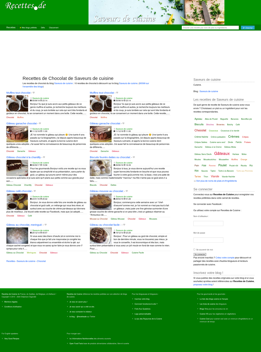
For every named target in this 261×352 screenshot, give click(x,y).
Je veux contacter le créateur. (80, 311)
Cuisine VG (204, 313)
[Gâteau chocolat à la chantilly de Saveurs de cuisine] (17, 167)
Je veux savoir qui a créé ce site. (82, 306)
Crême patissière (218, 136)
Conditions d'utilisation (13, 306)
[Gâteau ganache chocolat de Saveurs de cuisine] (17, 133)
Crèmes (233, 136)
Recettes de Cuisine (9, 294)
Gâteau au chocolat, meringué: (24, 224)
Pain (197, 165)
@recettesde (82, 316)
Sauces (204, 170)
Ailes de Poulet (211, 119)
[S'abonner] (31, 98)
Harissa (235, 154)
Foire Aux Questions (142, 308)
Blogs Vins (204, 308)
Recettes (10, 27)
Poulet (222, 165)
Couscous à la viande (230, 130)
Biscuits (93, 184)
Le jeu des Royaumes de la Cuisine (148, 318)
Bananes (234, 119)
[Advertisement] (130, 52)
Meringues (31, 252)
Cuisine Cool (204, 318)
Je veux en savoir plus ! (78, 301)
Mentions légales (10, 301)
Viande (215, 176)
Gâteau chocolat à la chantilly (23, 157)
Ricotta (244, 165)
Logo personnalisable (143, 313)
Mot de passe (199, 232)
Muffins (20, 117)
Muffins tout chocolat (18, 92)
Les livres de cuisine (207, 304)
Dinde (230, 142)
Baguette (224, 119)
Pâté (204, 165)
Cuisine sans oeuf (217, 142)
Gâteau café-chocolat (19, 191)
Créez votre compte (225, 257)
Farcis (239, 142)
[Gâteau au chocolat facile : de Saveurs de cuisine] (101, 235)
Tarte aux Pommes (244, 170)
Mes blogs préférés (29, 27)
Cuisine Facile (138, 252)
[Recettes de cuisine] (25, 5)
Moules (198, 159)
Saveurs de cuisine (63, 83)
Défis (43, 27)
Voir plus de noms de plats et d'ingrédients (216, 180)
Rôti (197, 170)
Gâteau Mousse (118, 218)
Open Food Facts (76, 343)
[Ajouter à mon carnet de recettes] (34, 92)
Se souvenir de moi (204, 249)
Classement (53, 27)
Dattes (113, 184)
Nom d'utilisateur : (201, 216)
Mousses (153, 218)
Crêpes (245, 136)
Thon (206, 176)
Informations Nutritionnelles (82, 338)
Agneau (198, 118)
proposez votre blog (202, 284)
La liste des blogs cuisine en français (214, 299)
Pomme (212, 165)
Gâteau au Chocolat (15, 252)
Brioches (210, 124)
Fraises (247, 142)
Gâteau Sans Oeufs (203, 154)
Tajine (213, 170)
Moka (244, 154)
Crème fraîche (201, 136)
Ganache (21, 151)
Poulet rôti (233, 165)
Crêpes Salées (201, 142)
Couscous (213, 130)
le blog (72, 316)
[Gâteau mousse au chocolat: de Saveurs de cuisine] (101, 201)
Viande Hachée (228, 176)
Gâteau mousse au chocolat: (107, 191)
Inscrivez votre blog (142, 299)
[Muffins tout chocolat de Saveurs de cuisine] (17, 103)
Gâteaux (32, 151)
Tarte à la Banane (226, 170)
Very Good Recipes (11, 338)
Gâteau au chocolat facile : (105, 224)
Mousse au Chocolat (99, 218)
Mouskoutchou (209, 159)
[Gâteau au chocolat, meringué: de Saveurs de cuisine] (17, 235)
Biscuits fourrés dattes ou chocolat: (110, 157)
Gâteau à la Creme (213, 147)
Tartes (198, 176)
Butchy (230, 124)
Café (30, 215)
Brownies (220, 124)
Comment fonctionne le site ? (146, 304)
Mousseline (224, 159)
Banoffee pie (246, 119)
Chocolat (10, 117)
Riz (251, 165)
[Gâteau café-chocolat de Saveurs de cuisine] (17, 201)
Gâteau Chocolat (13, 184)
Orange (244, 159)
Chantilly (28, 184)
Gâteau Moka (230, 147)
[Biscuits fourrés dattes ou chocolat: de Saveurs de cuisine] (101, 167)
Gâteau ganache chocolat (21, 123)
